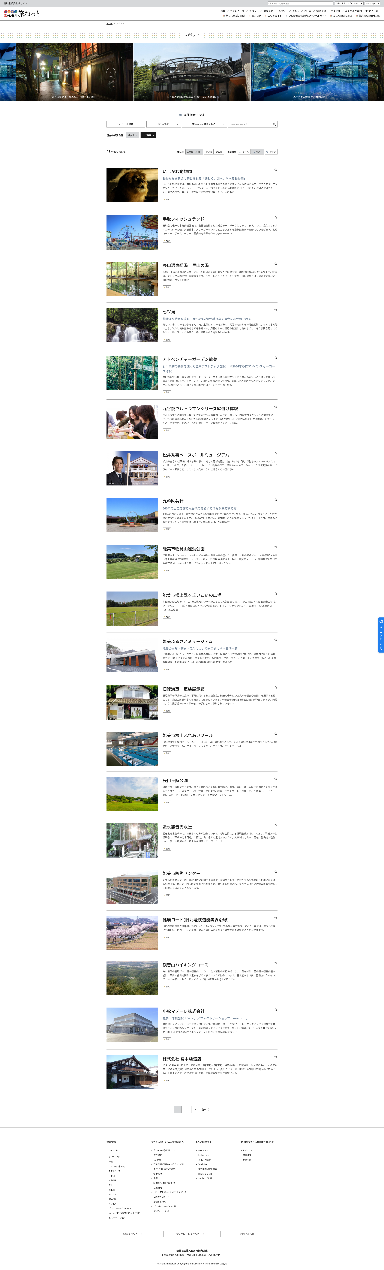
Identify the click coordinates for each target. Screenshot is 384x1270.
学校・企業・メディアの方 (347, 3)
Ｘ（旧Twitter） (205, 1159)
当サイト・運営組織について (165, 1150)
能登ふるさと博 (205, 1173)
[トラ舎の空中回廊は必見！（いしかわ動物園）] (192, 72)
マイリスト (374, 11)
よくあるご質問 (353, 11)
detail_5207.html (192, 705)
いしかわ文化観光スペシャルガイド (307, 15)
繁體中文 (247, 1154)
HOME (109, 23)
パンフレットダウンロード (120, 1208)
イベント (283, 11)
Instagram (203, 1154)
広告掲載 (157, 1154)
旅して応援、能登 (235, 15)
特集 (222, 11)
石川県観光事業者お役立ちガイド (168, 1164)
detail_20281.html (192, 890)
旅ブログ (256, 15)
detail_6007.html (192, 329)
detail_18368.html (192, 843)
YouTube (202, 1164)
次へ (203, 1109)
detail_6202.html (192, 612)
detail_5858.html (192, 235)
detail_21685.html (192, 377)
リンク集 (157, 1159)
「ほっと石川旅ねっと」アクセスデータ (169, 1192)
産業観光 (157, 1187)
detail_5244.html (192, 519)
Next (273, 72)
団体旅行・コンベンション (164, 1182)
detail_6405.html (192, 936)
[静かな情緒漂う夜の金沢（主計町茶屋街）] (74, 72)
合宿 (155, 1178)
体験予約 (268, 11)
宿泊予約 (321, 11)
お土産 (308, 11)
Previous (111, 72)
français (247, 1159)
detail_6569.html (192, 1075)
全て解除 (147, 135)
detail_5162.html (192, 981)
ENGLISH (247, 1150)
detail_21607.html (192, 659)
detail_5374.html (192, 1029)
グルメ (296, 11)
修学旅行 (157, 1173)
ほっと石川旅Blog (117, 1166)
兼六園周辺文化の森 (369, 15)
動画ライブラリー (161, 1201)
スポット (254, 11)
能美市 (131, 135)
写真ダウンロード (161, 1196)
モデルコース (237, 11)
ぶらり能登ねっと (342, 15)
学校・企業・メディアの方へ (165, 1168)
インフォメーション (117, 1217)
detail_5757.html (192, 282)
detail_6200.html (192, 751)
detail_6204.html (192, 565)
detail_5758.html (192, 797)
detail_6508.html (192, 471)
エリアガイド (275, 15)
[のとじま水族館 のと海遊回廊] (309, 72)
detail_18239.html (192, 425)
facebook (203, 1150)
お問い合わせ (247, 1234)
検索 (274, 124)
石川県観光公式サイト (22, 13)
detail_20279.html (192, 189)
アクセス (335, 11)
